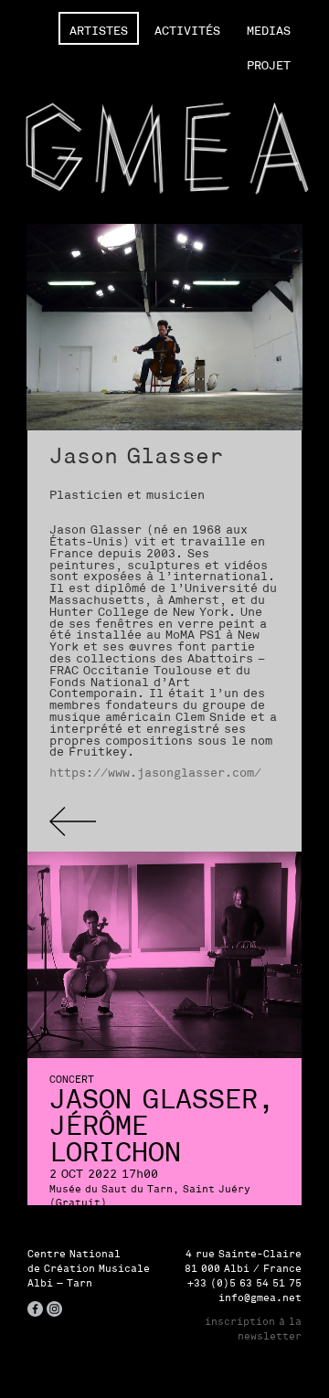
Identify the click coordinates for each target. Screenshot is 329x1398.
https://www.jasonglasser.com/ (155, 772)
